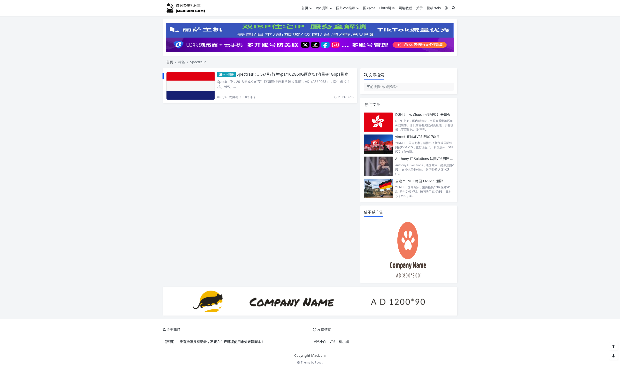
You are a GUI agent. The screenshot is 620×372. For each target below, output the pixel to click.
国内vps (369, 8)
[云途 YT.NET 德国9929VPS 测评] (378, 188)
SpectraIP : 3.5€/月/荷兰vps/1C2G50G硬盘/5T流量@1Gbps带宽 (292, 74)
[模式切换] (446, 8)
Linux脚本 (387, 8)
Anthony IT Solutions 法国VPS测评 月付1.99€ (430, 158)
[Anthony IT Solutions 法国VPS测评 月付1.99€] (378, 166)
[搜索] (453, 8)
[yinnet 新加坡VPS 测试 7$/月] (378, 144)
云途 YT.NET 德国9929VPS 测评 (419, 181)
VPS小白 (320, 341)
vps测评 (322, 8)
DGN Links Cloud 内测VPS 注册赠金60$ (425, 114)
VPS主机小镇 (339, 341)
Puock (319, 362)
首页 (305, 8)
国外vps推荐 (345, 8)
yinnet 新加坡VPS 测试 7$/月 (417, 136)
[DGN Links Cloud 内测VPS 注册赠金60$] (378, 122)
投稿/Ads (434, 8)
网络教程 (405, 8)
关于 (419, 8)
